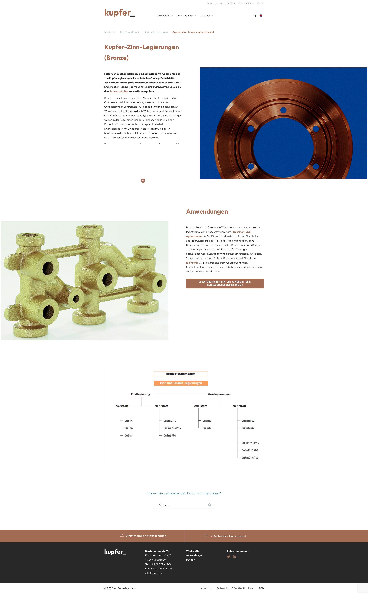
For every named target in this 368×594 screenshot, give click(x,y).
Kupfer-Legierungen (156, 32)
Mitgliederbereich (246, 3)
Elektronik (192, 262)
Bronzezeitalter (119, 91)
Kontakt (260, 3)
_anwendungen (185, 15)
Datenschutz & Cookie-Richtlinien (235, 588)
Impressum (206, 588)
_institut (205, 15)
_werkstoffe (163, 15)
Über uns (219, 3)
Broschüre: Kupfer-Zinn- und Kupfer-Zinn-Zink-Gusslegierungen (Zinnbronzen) (225, 283)
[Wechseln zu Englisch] (262, 15)
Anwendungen (194, 555)
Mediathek (230, 3)
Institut (190, 559)
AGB (261, 588)
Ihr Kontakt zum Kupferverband (228, 536)
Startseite (109, 32)
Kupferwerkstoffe (130, 32)
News (209, 3)
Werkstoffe (192, 551)
